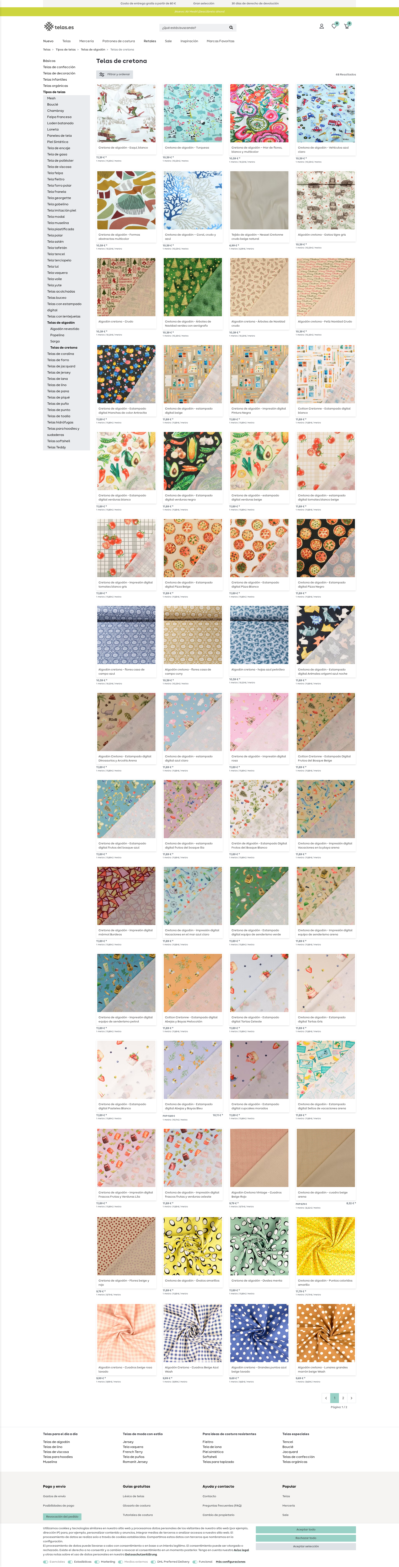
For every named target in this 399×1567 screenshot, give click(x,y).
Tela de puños (133, 1457)
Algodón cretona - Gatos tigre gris (322, 234)
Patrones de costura (118, 41)
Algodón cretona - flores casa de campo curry (188, 671)
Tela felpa (55, 173)
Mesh (51, 98)
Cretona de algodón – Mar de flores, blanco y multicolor (257, 149)
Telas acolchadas (61, 291)
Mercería (86, 41)
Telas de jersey (59, 372)
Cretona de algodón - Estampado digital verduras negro (189, 497)
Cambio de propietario (218, 1515)
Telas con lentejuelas (63, 316)
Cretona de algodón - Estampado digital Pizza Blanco (255, 584)
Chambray (55, 110)
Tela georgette (59, 198)
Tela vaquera (57, 272)
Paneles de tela (59, 135)
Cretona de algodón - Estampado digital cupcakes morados (255, 1106)
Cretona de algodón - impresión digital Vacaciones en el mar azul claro (192, 932)
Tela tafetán (57, 248)
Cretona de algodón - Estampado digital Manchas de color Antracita (123, 410)
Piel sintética (213, 1452)
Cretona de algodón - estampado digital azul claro (189, 758)
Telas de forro (58, 360)
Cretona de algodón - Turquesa (187, 147)
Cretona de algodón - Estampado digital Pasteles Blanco (122, 1106)
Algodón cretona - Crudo (116, 321)
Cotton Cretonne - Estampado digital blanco (324, 410)
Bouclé (52, 104)
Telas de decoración (59, 73)
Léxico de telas (133, 1496)
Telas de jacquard (61, 366)
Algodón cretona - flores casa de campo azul (122, 671)
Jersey (128, 1442)
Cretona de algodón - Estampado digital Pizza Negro (322, 584)
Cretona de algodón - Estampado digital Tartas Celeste (255, 1019)
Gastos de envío (54, 1496)
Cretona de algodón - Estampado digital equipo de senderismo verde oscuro (256, 932)
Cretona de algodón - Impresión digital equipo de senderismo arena (325, 932)
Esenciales (57, 1561)
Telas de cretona (63, 347)
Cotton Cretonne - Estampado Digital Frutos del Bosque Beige (324, 758)
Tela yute (54, 285)
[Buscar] (231, 28)
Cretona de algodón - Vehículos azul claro (323, 149)
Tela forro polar (59, 185)
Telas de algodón (92, 49)
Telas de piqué (58, 397)
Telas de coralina (60, 353)
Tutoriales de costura (138, 1515)
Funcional (205, 1561)
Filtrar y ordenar (118, 74)
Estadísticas (82, 1561)
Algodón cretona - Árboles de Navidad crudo (258, 323)
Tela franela (56, 191)
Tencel (287, 1442)
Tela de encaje (58, 148)
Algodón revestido (64, 329)
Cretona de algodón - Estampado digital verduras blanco (122, 497)
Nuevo (48, 41)
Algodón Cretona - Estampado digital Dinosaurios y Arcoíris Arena (125, 758)
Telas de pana (58, 391)
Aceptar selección (306, 1546)
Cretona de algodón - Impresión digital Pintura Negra (259, 410)
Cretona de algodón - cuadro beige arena (323, 1194)
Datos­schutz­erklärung (141, 1554)
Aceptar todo (306, 1529)
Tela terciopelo (59, 260)
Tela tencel (56, 254)
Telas (66, 41)
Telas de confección (59, 67)
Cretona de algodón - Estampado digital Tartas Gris (322, 1019)
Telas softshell (58, 441)
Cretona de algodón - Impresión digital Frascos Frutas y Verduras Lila (126, 1194)
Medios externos (136, 1561)
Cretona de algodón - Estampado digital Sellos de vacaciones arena (322, 1106)
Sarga (55, 341)
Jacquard (290, 1452)
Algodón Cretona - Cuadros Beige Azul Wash (192, 1369)
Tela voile (54, 279)
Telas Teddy (56, 447)
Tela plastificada (60, 229)
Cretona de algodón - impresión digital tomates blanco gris (126, 584)
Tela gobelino (57, 204)
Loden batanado (60, 123)
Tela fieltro (55, 179)
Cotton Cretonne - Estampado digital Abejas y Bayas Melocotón (191, 1019)
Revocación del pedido (62, 1516)
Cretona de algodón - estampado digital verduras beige (255, 497)
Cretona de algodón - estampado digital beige (189, 410)
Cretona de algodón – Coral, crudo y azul (190, 236)
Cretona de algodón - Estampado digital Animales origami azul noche (322, 671)
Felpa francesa (59, 117)
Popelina (57, 335)
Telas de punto (58, 410)
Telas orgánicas (55, 85)
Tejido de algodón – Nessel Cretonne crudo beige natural (257, 236)
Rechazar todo (306, 1538)
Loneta (53, 129)
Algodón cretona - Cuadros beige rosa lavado (125, 1369)
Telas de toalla (58, 416)
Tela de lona (212, 1447)
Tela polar (55, 235)
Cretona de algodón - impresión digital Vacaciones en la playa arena (325, 845)
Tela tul (53, 266)
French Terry (133, 1452)
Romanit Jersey (135, 1462)
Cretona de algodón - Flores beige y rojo (124, 1282)
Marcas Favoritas (220, 41)
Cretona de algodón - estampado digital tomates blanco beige (322, 497)
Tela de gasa (57, 154)
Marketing (108, 1561)
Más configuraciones (230, 1561)
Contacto (209, 1496)
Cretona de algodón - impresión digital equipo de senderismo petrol (126, 1019)
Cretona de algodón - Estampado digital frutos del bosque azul (122, 845)
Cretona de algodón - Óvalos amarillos (192, 1280)
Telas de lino (56, 385)
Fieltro (208, 1442)
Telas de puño (58, 403)
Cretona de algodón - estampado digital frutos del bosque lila (189, 845)
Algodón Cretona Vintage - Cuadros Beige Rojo (257, 1194)
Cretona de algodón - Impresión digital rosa (259, 758)
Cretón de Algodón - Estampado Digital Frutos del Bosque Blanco (259, 845)
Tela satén (55, 241)
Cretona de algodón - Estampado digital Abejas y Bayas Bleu (189, 1106)
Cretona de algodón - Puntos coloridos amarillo (325, 1282)
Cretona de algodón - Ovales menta (257, 1280)
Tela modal (56, 216)
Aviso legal (241, 1550)
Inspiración (189, 41)
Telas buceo (56, 297)
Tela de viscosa (59, 167)
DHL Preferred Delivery (173, 1561)
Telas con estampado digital (64, 307)
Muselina (50, 1462)
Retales (150, 41)
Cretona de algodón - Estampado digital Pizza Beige (189, 584)
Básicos (49, 61)
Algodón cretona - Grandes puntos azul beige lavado (259, 1369)
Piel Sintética (57, 142)
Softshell (210, 1457)
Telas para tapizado (218, 1462)
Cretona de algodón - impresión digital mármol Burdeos (126, 932)
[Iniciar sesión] (321, 26)
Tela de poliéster (60, 160)
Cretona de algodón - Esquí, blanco (123, 147)
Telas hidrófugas (60, 422)
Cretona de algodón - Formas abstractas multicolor (119, 236)
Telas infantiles (55, 79)
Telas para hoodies (58, 1457)
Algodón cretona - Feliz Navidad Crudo (325, 321)
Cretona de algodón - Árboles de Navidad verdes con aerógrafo (188, 323)
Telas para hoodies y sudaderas (63, 432)
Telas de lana (57, 378)
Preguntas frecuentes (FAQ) (222, 1505)
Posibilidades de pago (58, 1505)
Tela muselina (58, 223)
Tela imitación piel (61, 210)
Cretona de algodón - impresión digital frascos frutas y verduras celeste (192, 1194)
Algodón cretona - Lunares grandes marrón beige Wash (323, 1369)
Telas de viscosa (56, 1452)
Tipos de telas (65, 49)
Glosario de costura (136, 1505)
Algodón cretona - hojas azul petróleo (258, 669)
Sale (168, 41)
